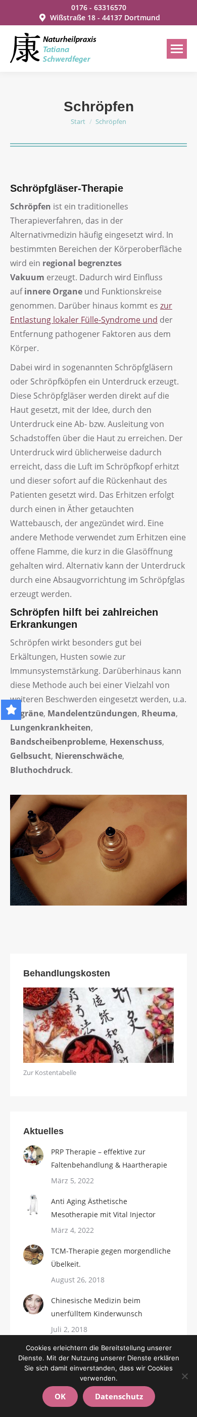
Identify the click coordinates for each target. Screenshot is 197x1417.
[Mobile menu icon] (177, 49)
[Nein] (184, 1376)
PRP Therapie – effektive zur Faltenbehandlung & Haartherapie (109, 1158)
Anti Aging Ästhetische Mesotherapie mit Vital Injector (103, 1207)
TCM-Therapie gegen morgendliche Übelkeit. (111, 1257)
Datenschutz (119, 1396)
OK (60, 1396)
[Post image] (33, 1155)
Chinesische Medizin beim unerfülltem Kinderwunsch (96, 1307)
